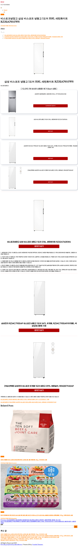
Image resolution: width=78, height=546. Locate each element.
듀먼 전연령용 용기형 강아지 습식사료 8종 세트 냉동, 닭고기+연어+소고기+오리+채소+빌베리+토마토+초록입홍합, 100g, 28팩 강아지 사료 (37, 515)
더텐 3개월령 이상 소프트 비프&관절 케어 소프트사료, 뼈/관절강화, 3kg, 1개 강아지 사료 (24, 460)
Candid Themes (37, 544)
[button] (2, 32)
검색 (2, 524)
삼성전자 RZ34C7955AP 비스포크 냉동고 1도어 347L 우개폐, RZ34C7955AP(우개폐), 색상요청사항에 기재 (34, 36)
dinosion (14, 25)
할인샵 (2, 2)
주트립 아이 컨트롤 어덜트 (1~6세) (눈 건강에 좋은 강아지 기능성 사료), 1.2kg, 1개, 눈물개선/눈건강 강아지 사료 (30, 537)
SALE (5, 10)
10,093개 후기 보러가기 (50, 105)
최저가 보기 (50, 131)
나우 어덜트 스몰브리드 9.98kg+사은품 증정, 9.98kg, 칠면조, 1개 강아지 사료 (21, 539)
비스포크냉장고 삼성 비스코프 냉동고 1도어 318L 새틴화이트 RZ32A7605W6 (25, 35)
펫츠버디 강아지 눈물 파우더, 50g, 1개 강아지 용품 (14, 540)
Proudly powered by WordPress (11, 544)
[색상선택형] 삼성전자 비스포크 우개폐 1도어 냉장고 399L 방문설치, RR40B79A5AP (27, 38)
